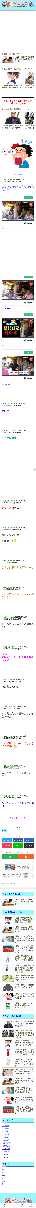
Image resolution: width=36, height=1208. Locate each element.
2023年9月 (5, 1140)
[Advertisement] (18, 30)
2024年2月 (5, 1154)
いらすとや (19, 174)
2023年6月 (5, 1131)
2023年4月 (5, 1126)
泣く (3, 1184)
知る (5, 830)
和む (3, 1178)
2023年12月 (6, 1149)
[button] (30, 82)
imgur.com (7, 228)
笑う (3, 1169)
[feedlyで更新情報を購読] (10, 856)
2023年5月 (5, 1129)
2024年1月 (5, 1152)
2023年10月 (6, 1143)
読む (3, 1172)
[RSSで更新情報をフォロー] (26, 856)
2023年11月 (6, 1146)
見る (3, 1175)
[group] (13, 81)
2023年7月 (5, 1134)
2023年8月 (5, 1137)
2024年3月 (5, 1157)
